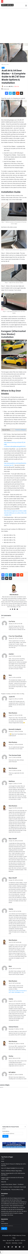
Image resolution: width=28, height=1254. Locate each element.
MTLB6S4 (12, 1072)
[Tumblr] (14, 574)
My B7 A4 (23, 1240)
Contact (20, 1243)
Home (4, 64)
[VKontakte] (3, 578)
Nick (10, 675)
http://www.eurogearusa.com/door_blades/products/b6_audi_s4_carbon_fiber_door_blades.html (15, 513)
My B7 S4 (17, 1240)
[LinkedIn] (14, 93)
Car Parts (12, 621)
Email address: (5, 1131)
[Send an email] (9, 86)
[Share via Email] (21, 93)
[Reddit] (17, 93)
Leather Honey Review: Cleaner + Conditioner (12, 1184)
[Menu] (26, 6)
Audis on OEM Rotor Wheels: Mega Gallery (11, 1170)
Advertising (14, 1243)
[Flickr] (15, 609)
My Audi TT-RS (10, 1240)
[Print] (10, 578)
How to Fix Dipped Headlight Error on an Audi (12, 1168)
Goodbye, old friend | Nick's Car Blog (15, 693)
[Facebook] (6, 93)
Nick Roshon (6, 86)
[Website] (11, 609)
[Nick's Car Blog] (7, 5)
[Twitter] (10, 93)
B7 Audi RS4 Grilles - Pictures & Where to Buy (12, 1189)
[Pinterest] (17, 574)
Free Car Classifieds (15, 636)
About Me (3, 1181)
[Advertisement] (14, 28)
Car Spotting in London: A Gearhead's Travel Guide (13, 1187)
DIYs (8, 64)
